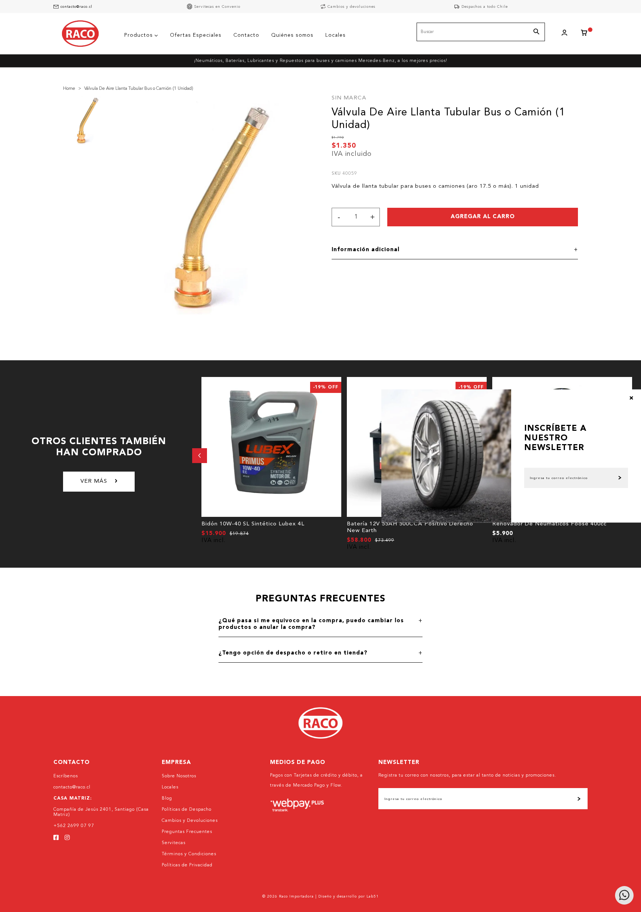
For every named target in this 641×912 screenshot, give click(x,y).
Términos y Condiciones (189, 854)
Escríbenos (65, 776)
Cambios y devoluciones (351, 7)
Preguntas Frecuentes (187, 832)
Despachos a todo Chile (484, 7)
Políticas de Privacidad (187, 865)
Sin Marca (349, 98)
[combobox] (481, 32)
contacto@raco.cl (76, 7)
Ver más (93, 481)
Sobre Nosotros (179, 776)
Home (69, 88)
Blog (167, 798)
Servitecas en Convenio (217, 7)
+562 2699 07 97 (73, 826)
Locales (170, 787)
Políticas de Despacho (186, 809)
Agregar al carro (483, 217)
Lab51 (372, 896)
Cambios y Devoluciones (190, 820)
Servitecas (173, 843)
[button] (199, 455)
